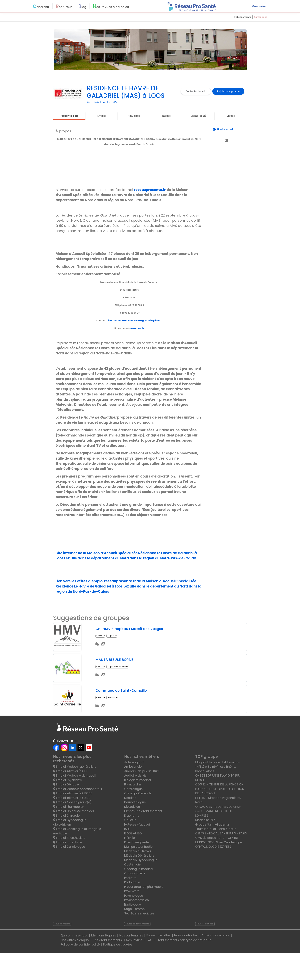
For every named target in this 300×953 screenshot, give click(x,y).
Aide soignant (134, 762)
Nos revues (134, 940)
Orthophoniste (134, 873)
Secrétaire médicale (139, 913)
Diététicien (132, 807)
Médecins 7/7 (205, 820)
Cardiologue (133, 789)
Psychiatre (132, 891)
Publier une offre (158, 935)
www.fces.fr (137, 328)
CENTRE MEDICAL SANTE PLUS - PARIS (221, 833)
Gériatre (130, 820)
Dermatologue (135, 802)
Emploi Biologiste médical (74, 811)
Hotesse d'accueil (137, 824)
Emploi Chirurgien (68, 816)
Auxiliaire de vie (135, 775)
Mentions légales (103, 935)
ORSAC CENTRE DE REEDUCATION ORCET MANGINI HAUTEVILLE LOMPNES (218, 811)
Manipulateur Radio (138, 847)
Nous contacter (186, 935)
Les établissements (108, 940)
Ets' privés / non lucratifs (117, 666)
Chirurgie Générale (138, 793)
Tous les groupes (205, 923)
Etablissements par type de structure (184, 940)
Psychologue (133, 896)
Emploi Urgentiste (68, 842)
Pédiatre (130, 878)
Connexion (259, 6)
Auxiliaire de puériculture (142, 771)
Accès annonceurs (216, 935)
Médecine (100, 635)
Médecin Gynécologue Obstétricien (140, 862)
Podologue (132, 882)
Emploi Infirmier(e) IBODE (73, 793)
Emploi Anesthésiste (70, 838)
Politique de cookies (117, 944)
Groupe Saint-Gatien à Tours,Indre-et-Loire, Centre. (216, 826)
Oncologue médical (138, 869)
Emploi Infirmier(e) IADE (72, 798)
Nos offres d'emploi (75, 940)
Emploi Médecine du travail (75, 775)
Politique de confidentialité (80, 944)
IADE (127, 829)
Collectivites (112, 697)
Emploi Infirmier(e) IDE (71, 771)
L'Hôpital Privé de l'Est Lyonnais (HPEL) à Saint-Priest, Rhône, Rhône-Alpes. (217, 766)
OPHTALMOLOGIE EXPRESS (213, 847)
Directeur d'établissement (143, 811)
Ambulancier (133, 767)
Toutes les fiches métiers (137, 923)
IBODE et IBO (133, 833)
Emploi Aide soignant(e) (73, 802)
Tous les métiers (62, 923)
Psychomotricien (136, 900)
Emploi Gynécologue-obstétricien (70, 822)
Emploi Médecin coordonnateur (78, 789)
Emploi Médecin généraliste (75, 767)
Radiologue (132, 904)
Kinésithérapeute (136, 842)
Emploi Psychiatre (68, 780)
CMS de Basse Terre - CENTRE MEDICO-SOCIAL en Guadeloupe (218, 840)
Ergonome (131, 816)
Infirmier (130, 838)
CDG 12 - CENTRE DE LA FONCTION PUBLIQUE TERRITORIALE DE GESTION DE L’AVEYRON (219, 788)
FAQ (150, 940)
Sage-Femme (134, 909)
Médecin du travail (138, 851)
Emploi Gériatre (67, 784)
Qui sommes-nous (74, 935)
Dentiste (130, 798)
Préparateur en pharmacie (143, 887)
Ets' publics (112, 635)
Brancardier (132, 784)
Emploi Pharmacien (69, 807)
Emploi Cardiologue (70, 847)
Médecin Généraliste (139, 855)
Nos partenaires (131, 935)
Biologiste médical (137, 780)
